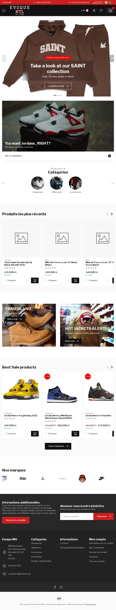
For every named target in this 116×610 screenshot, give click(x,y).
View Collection (56, 446)
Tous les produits (97, 561)
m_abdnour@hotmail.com (19, 573)
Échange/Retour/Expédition (72, 547)
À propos (64, 543)
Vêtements (36, 547)
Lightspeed (60, 604)
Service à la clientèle (16, 520)
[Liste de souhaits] (101, 10)
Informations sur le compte (101, 543)
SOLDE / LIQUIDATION (41, 561)
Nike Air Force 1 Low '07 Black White (61, 263)
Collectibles (36, 556)
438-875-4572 (14, 565)
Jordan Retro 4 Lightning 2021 (20, 415)
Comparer (11, 280)
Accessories (36, 552)
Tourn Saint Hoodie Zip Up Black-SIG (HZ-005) (18, 263)
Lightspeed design (74, 604)
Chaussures (36, 543)
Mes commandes (96, 547)
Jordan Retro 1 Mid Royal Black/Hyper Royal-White (58, 416)
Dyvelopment (90, 604)
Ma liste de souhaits (98, 552)
